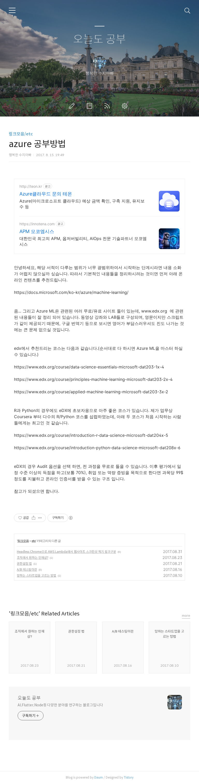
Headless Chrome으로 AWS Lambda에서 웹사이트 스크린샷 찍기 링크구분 (66, 552)
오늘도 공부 (99, 39)
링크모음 (23, 541)
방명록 (90, 106)
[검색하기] (187, 10)
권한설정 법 (24, 563)
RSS (108, 106)
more (186, 615)
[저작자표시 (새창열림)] (70, 518)
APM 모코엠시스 (36, 231)
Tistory (128, 777)
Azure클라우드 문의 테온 (45, 194)
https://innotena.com (37, 224)
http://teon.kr (30, 186)
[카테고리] (12, 10)
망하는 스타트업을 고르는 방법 (36, 575)
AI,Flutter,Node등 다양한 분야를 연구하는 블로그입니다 (60, 705)
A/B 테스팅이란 (27, 569)
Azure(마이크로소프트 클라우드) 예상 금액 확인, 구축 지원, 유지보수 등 (82, 203)
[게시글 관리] (40, 518)
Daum (98, 777)
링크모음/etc (21, 134)
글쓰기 (73, 106)
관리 (125, 106)
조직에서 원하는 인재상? (32, 558)
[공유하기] (33, 518)
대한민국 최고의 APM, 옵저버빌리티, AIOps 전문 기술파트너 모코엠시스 (83, 241)
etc (34, 541)
